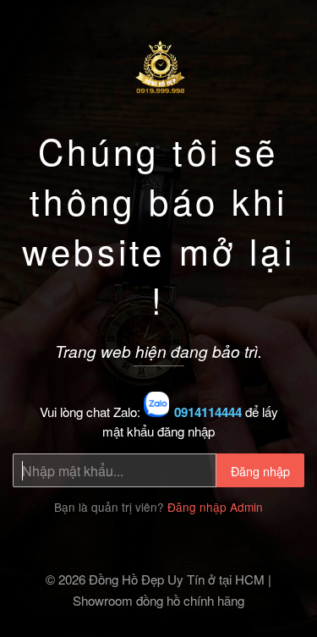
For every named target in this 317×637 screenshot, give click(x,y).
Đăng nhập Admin (215, 506)
